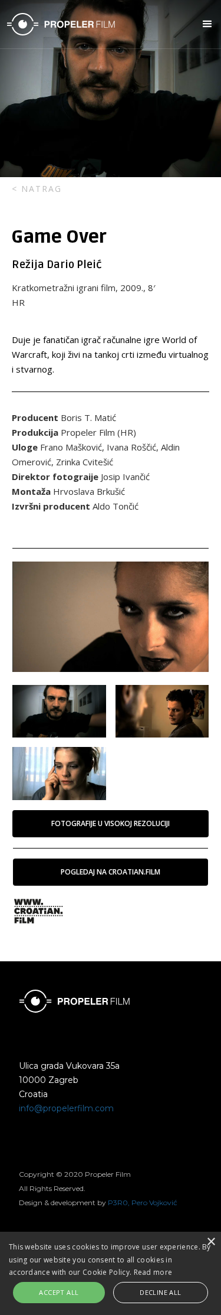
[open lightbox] (110, 617)
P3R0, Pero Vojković (142, 1202)
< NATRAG (37, 188)
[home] (99, 24)
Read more (153, 1272)
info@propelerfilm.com (66, 1108)
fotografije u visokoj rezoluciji (110, 823)
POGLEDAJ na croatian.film (110, 872)
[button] (204, 24)
